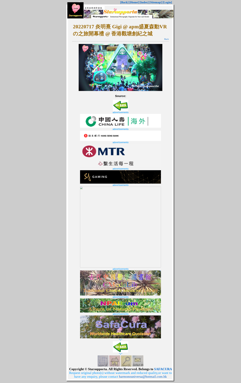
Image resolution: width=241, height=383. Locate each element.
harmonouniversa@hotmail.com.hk (143, 376)
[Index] (144, 2)
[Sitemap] (155, 2)
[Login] (167, 2)
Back (166, 39)
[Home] (134, 2)
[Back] (124, 2)
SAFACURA (163, 369)
